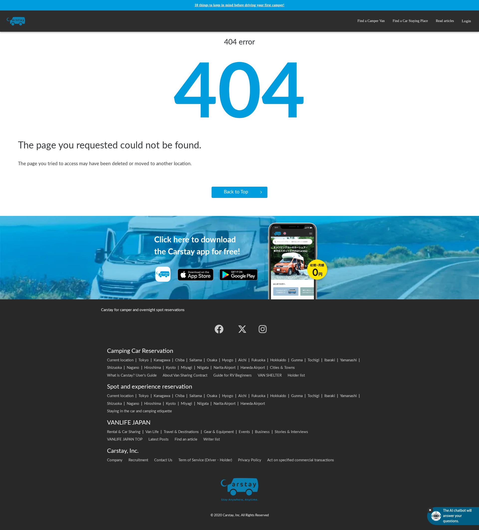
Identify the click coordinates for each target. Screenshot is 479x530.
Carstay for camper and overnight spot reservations (143, 310)
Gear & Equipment (219, 432)
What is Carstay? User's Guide (132, 375)
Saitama (195, 360)
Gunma (297, 360)
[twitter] (242, 329)
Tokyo (143, 360)
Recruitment (138, 460)
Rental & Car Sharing (123, 432)
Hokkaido (278, 360)
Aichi (242, 360)
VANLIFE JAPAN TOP (124, 439)
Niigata (203, 368)
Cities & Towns (282, 368)
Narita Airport (225, 368)
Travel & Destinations (181, 432)
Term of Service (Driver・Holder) (205, 460)
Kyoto (171, 368)
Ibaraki (329, 360)
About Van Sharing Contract (185, 375)
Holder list (296, 375)
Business (262, 432)
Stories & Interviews (291, 432)
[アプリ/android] (238, 275)
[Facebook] (219, 329)
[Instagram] (263, 329)
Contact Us (163, 460)
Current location (120, 360)
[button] (371, 21)
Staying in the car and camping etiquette (139, 411)
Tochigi (313, 360)
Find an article (186, 439)
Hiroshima (152, 368)
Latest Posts (158, 439)
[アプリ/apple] (196, 275)
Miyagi (186, 368)
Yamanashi (348, 360)
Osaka (212, 360)
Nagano (133, 368)
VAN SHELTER (270, 375)
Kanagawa (162, 360)
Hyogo (227, 360)
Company (114, 460)
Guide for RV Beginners (232, 375)
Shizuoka (114, 368)
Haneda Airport (252, 368)
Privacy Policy (249, 460)
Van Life (152, 432)
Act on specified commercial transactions (300, 460)
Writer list (211, 439)
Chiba (179, 360)
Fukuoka (258, 360)
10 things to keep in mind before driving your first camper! (239, 5)
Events (244, 432)
